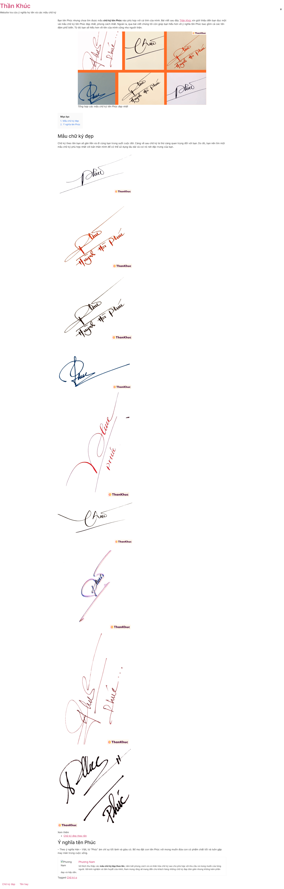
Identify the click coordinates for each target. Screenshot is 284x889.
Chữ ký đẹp (8, 884)
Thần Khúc (15, 5)
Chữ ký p (72, 877)
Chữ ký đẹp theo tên (75, 835)
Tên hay (24, 884)
